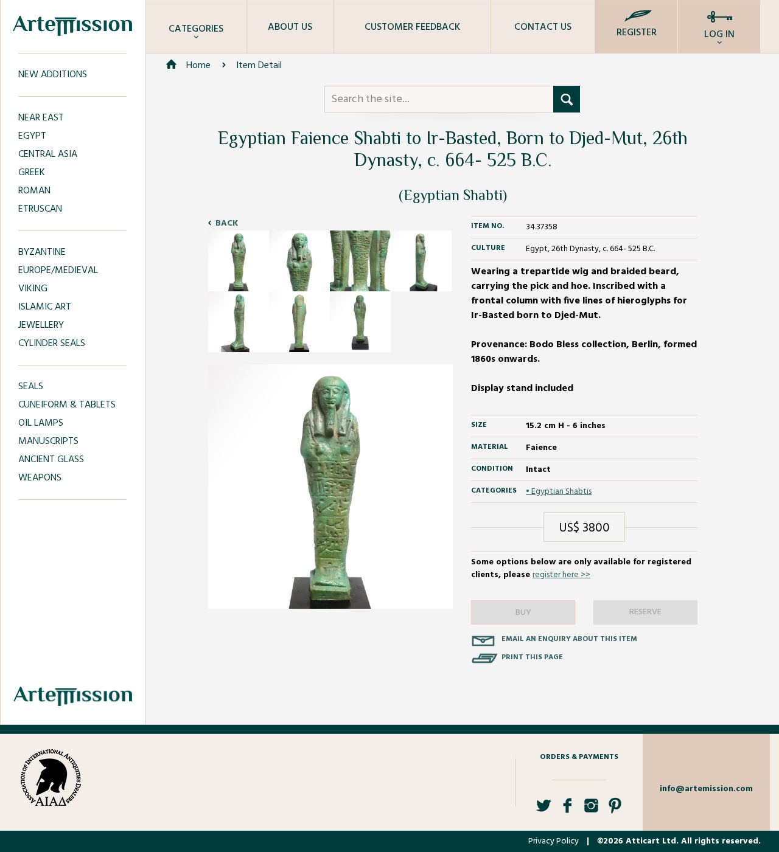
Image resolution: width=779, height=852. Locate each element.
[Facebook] (567, 810)
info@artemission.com (706, 789)
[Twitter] (543, 810)
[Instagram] (591, 810)
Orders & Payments (579, 757)
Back (226, 223)
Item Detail (259, 66)
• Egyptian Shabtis (559, 492)
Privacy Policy (553, 841)
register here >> (561, 575)
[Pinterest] (615, 810)
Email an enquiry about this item (569, 639)
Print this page (532, 657)
